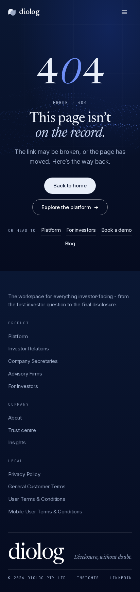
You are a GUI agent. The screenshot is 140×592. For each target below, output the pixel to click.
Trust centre (22, 430)
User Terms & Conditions (36, 499)
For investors (81, 230)
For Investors (23, 386)
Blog (70, 243)
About (15, 417)
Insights (17, 442)
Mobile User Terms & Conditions (45, 511)
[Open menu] (124, 12)
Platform (51, 230)
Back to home (70, 185)
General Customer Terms (37, 486)
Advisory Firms (25, 373)
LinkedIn (121, 577)
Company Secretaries (33, 361)
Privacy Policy (24, 474)
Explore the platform (70, 207)
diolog (29, 12)
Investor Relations (28, 348)
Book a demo (116, 230)
